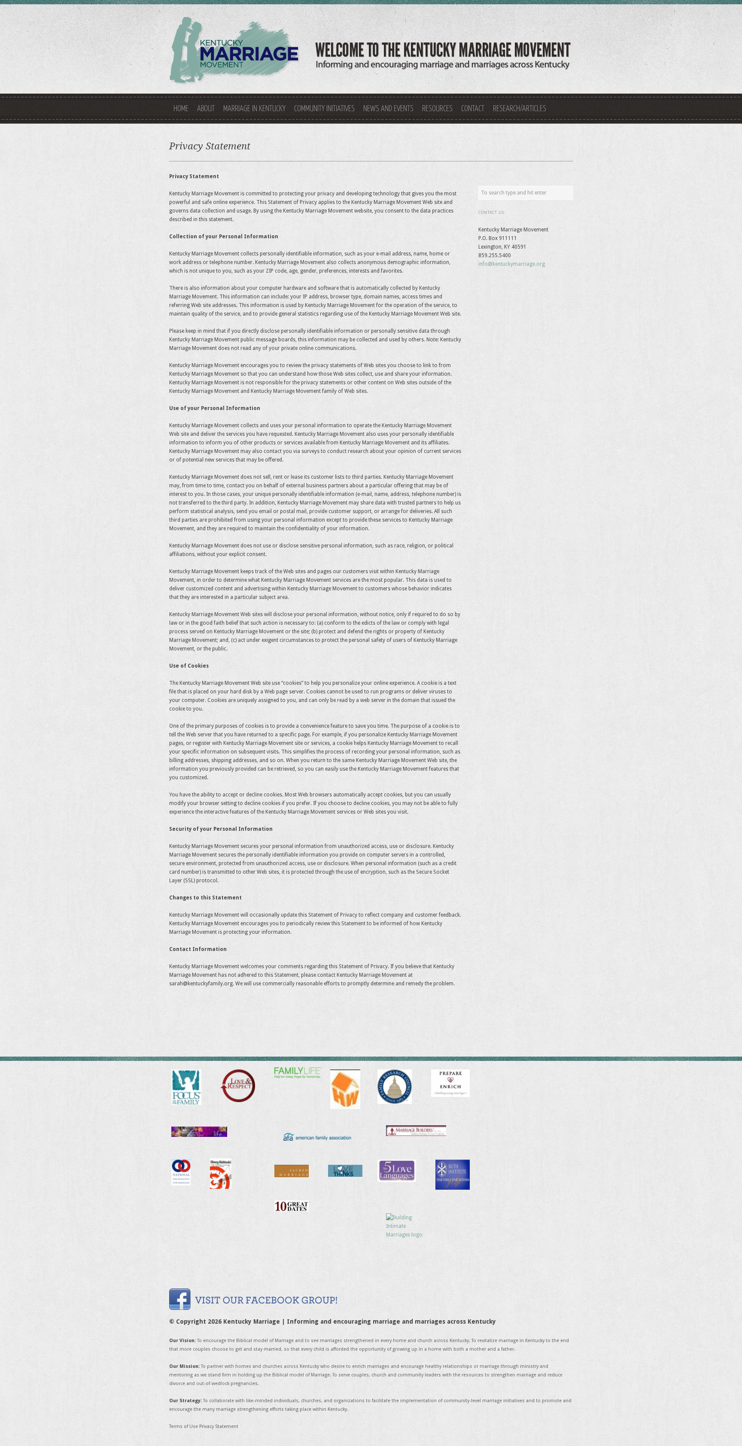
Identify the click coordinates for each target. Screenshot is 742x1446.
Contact (472, 109)
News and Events (388, 109)
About (206, 109)
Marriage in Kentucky (254, 109)
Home (181, 109)
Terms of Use (183, 1426)
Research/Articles (519, 109)
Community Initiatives (324, 109)
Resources (437, 109)
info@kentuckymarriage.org (511, 264)
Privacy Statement (218, 1426)
